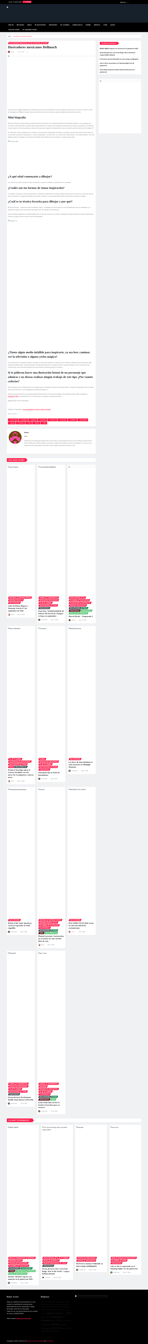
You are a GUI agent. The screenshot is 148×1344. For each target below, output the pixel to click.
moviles (61, 1309)
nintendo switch (54, 1313)
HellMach (73, 420)
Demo (55, 1304)
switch (60, 1324)
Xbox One (56, 1327)
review (61, 1320)
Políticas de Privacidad (23, 1318)
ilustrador (21, 423)
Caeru (73, 932)
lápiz (29, 423)
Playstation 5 (46, 1320)
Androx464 (44, 619)
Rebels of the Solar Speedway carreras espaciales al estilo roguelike (20, 925)
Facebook (11, 396)
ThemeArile (49, 1341)
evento (57, 1307)
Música (97, 25)
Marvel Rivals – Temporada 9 (81, 616)
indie (64, 1307)
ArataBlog (24, 420)
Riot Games (66, 1320)
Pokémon (54, 1320)
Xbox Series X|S (46, 1331)
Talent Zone (14, 29)
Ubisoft (65, 1324)
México (37, 423)
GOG (60, 1307)
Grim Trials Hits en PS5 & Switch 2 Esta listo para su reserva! (49, 1104)
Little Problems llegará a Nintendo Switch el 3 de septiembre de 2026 (18, 608)
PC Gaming (65, 25)
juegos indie (45, 1309)
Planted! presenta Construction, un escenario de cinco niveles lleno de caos (51, 938)
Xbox (29, 25)
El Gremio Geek (30, 29)
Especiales (77, 25)
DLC (58, 1304)
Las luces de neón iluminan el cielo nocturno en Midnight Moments (80, 764)
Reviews (20, 25)
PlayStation (40, 25)
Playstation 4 (57, 1316)
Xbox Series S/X (66, 1328)
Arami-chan (14, 420)
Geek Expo (63, 420)
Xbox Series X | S (56, 1331)
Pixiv (17, 396)
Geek (112, 25)
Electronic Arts (63, 1304)
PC (69, 1313)
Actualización (44, 1302)
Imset (12, 52)
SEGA (42, 1324)
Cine (105, 25)
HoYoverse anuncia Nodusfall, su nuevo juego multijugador (119, 59)
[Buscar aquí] (140, 25)
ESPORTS (53, 1307)
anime (55, 1302)
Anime (88, 25)
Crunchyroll (51, 1304)
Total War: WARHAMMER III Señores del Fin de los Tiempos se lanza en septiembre (51, 613)
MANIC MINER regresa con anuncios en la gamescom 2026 (119, 48)
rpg (69, 1320)
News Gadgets (39, 1341)
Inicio (11, 25)
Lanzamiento (54, 1309)
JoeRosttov (75, 771)
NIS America (64, 1313)
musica (65, 1309)
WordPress (30, 1341)
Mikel (12, 614)
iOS (67, 1307)
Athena (73, 620)
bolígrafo (33, 420)
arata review (60, 1302)
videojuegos (44, 1328)
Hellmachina (83, 420)
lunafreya (47, 1277)
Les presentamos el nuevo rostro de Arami (36, 409)
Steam (55, 1324)
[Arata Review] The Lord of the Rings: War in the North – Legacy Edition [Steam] (56, 1271)
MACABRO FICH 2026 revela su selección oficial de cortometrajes (81, 925)
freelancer (53, 420)
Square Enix (47, 1324)
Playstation (49, 1317)
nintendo (43, 1313)
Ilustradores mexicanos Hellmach (22, 36)
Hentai (12, 423)
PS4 (58, 1320)
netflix (68, 1309)
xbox (50, 1328)
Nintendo (53, 25)
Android (50, 1302)
